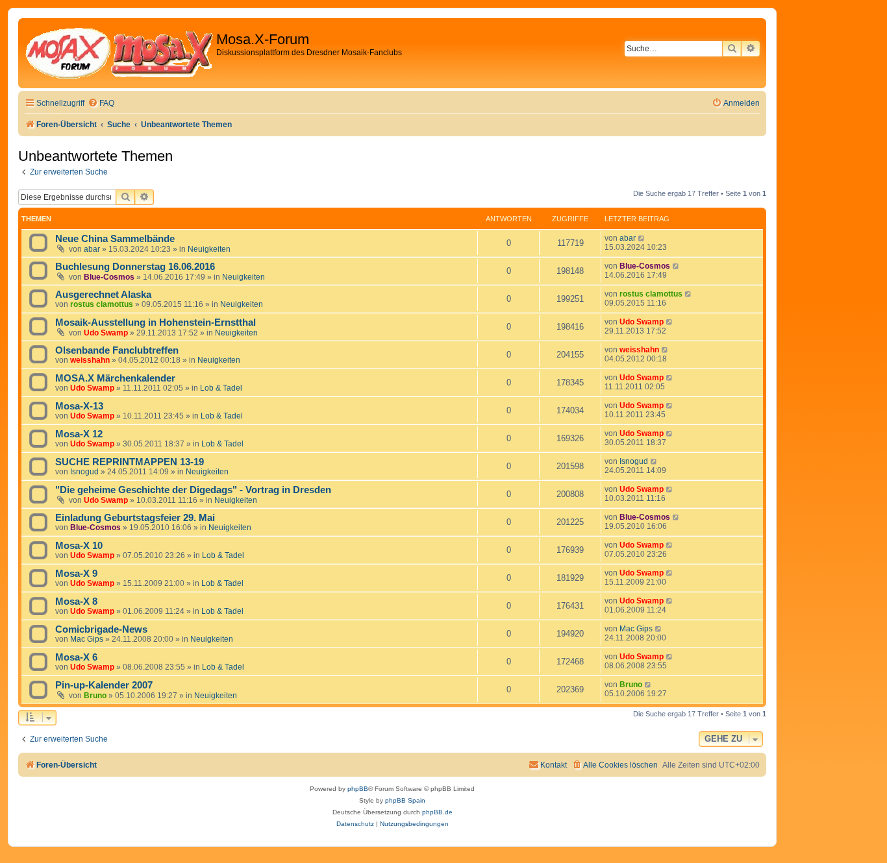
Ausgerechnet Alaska (103, 294)
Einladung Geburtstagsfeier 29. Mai (135, 518)
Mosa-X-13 (79, 406)
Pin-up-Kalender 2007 (104, 685)
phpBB (357, 788)
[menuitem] (101, 103)
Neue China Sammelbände (115, 239)
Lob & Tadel (221, 388)
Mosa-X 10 (79, 546)
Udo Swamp (106, 332)
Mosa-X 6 (76, 657)
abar (92, 249)
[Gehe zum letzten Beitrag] (642, 238)
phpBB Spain (405, 800)
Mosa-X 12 (79, 434)
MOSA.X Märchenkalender (115, 378)
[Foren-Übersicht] (118, 53)
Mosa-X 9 (76, 573)
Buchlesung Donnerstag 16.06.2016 (135, 266)
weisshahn (90, 360)
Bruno (95, 695)
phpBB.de (437, 812)
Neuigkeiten (209, 249)
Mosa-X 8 (76, 601)
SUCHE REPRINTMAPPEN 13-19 (129, 462)
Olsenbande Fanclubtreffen (117, 350)
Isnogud (84, 471)
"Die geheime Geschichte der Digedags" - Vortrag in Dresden (193, 490)
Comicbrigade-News (101, 629)
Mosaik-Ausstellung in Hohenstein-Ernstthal (155, 322)
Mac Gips (86, 639)
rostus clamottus (101, 304)
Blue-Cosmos (109, 277)
